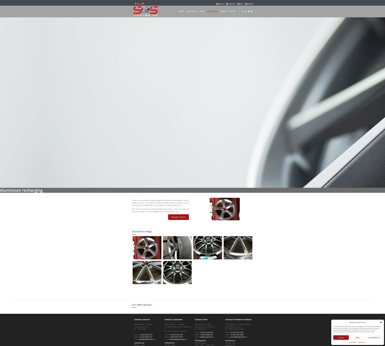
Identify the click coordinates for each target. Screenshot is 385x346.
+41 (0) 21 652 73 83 (176, 335)
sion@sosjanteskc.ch (207, 337)
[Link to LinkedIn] (245, 11)
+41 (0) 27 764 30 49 (206, 332)
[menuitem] (220, 4)
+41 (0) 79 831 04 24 (176, 337)
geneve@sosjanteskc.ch (147, 339)
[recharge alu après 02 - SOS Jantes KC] (238, 247)
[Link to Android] (248, 11)
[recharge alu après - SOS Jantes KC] (177, 272)
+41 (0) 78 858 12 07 (145, 337)
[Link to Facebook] (242, 11)
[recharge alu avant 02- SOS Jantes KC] (147, 272)
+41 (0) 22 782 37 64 (145, 335)
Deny (357, 337)
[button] (381, 322)
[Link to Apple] (251, 11)
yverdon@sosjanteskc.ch (238, 337)
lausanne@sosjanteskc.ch (178, 339)
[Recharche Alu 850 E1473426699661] (177, 247)
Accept (341, 337)
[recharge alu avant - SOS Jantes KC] (207, 247)
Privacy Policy (361, 342)
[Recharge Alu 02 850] (147, 247)
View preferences (374, 337)
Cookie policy (353, 342)
